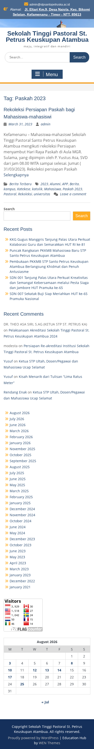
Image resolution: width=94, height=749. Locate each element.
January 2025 (20, 503)
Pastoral (10, 194)
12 (35, 670)
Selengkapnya (16, 175)
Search (9, 209)
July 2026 (17, 419)
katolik (37, 189)
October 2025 (20, 455)
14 (59, 670)
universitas (42, 194)
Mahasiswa (52, 189)
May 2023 (17, 557)
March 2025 (19, 491)
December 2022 (22, 581)
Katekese (23, 189)
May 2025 (17, 485)
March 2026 (19, 431)
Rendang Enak (15, 392)
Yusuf (8, 361)
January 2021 (20, 587)
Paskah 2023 (72, 189)
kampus (9, 189)
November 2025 (22, 449)
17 (10, 677)
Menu (52, 74)
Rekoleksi (25, 194)
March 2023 (19, 569)
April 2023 (18, 563)
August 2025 (20, 467)
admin (45, 124)
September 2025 (23, 461)
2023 (44, 184)
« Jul (45, 702)
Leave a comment (73, 194)
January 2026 (20, 443)
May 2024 (17, 533)
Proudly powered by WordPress (33, 738)
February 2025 (21, 497)
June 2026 (18, 425)
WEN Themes (49, 743)
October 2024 (20, 521)
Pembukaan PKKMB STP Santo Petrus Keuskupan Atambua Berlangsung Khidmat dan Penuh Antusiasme (49, 266)
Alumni (55, 184)
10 (10, 670)
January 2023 (20, 575)
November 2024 (22, 515)
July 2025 (17, 473)
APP (65, 184)
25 (22, 684)
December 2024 (22, 509)
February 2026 (21, 437)
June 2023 (18, 551)
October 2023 (20, 545)
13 (47, 670)
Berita (74, 184)
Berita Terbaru (20, 184)
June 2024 (18, 527)
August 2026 (20, 413)
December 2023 (22, 539)
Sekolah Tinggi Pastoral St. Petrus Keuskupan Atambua (47, 36)
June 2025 (18, 479)
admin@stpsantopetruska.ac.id (49, 4)
